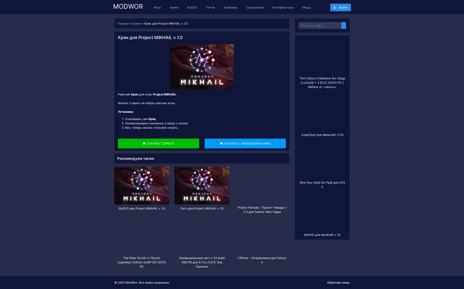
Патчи (210, 7)
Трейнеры (230, 7)
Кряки (174, 7)
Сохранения (255, 7)
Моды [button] (306, 7)
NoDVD (192, 7)
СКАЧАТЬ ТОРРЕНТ (160, 143)
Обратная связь (338, 282)
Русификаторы (283, 7)
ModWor (128, 5)
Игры (157, 7)
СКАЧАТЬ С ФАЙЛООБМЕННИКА (247, 143)
